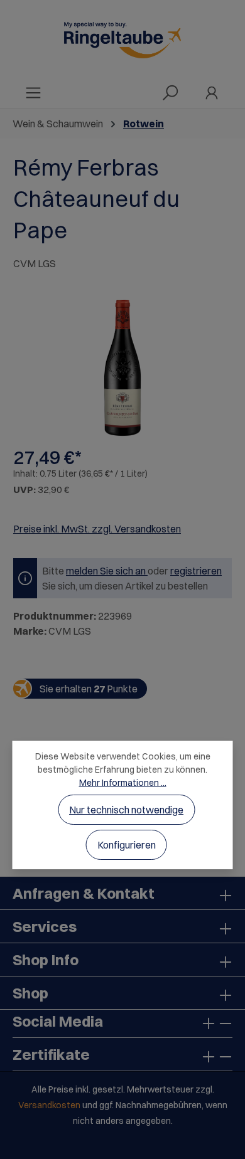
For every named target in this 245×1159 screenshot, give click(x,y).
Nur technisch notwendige (126, 809)
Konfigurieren (126, 845)
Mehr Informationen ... (122, 782)
